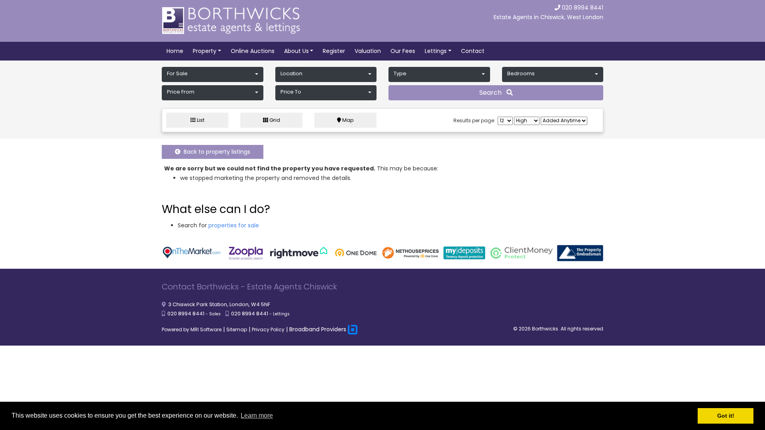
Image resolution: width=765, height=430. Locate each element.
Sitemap (236, 329)
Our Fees (402, 51)
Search (492, 92)
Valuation (368, 51)
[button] (212, 74)
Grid (274, 120)
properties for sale (233, 225)
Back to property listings (215, 152)
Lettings (436, 51)
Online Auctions (253, 51)
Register (334, 51)
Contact (472, 51)
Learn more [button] (257, 415)
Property (204, 51)
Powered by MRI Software (192, 329)
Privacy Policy (268, 329)
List (200, 120)
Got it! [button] (725, 415)
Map (347, 120)
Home (175, 51)
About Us (296, 51)
